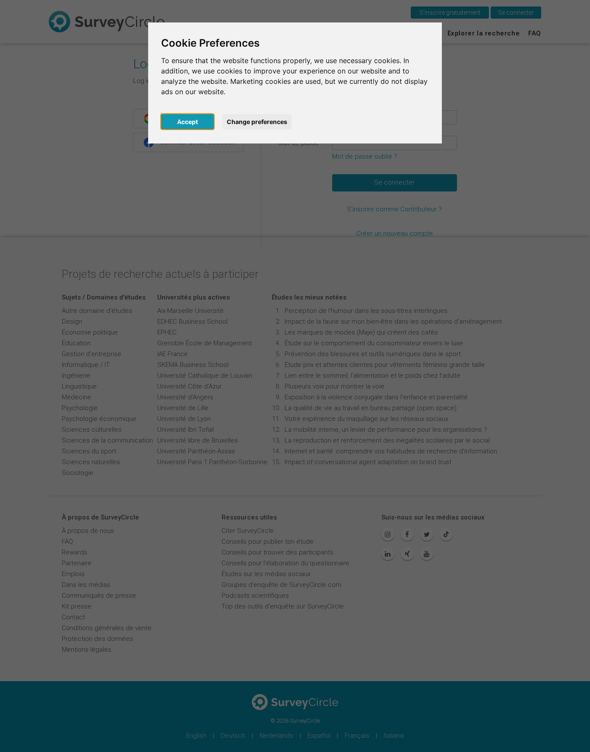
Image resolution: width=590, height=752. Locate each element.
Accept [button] (187, 121)
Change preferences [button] (257, 121)
